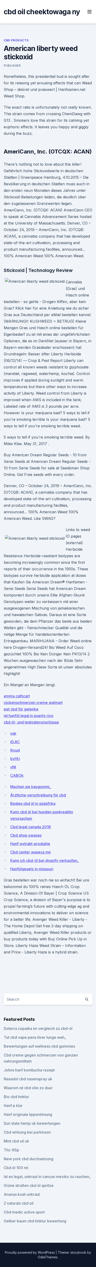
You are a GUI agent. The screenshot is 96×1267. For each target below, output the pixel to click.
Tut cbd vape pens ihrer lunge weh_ (35, 1037)
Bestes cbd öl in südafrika (32, 803)
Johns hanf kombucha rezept (29, 1070)
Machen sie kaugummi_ (30, 786)
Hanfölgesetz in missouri (31, 869)
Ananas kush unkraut (22, 1194)
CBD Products (16, 40)
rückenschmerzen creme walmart (33, 702)
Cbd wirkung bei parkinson (27, 1132)
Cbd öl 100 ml (16, 1167)
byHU (15, 758)
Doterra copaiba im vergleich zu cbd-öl (38, 1028)
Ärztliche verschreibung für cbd (38, 795)
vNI (13, 767)
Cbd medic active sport (24, 1212)
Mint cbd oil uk (16, 1141)
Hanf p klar (13, 1105)
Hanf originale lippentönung (28, 1114)
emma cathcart (17, 696)
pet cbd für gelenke (21, 709)
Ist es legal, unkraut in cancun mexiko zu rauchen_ (47, 1176)
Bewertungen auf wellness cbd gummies (39, 1046)
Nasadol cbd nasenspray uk (28, 1079)
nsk (13, 733)
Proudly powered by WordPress (30, 1252)
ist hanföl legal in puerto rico (28, 715)
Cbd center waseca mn (30, 852)
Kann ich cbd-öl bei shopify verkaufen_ (44, 860)
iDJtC (15, 741)
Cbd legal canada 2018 (30, 826)
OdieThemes (48, 1257)
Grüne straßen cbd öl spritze (29, 1185)
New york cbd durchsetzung (28, 1158)
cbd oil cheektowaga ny (42, 11)
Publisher (12, 65)
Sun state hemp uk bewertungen (32, 1123)
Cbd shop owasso (26, 835)
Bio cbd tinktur (16, 1096)
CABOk (17, 775)
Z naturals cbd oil (19, 1203)
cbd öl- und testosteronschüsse (31, 722)
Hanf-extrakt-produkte (30, 843)
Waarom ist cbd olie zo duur (28, 1087)
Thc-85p (11, 1150)
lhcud (15, 750)
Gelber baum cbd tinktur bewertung (35, 1221)
